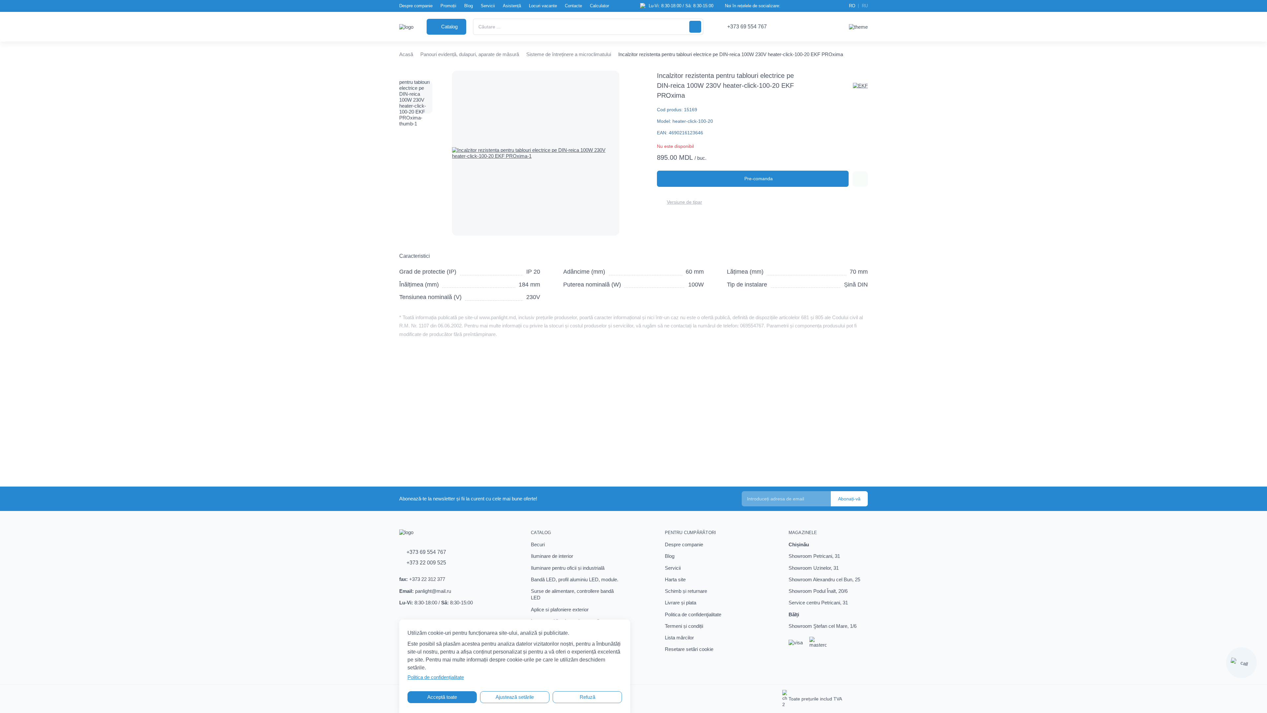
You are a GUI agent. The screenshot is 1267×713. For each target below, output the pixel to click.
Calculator (599, 5)
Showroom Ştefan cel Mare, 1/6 (823, 626)
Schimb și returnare (686, 591)
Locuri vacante (543, 5)
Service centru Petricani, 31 (818, 602)
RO (852, 5)
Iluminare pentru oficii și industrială (567, 568)
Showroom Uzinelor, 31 (814, 568)
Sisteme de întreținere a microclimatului (568, 54)
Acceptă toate (442, 697)
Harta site (675, 579)
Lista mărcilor (679, 637)
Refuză (587, 697)
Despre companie (416, 5)
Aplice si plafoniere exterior (560, 609)
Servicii (488, 5)
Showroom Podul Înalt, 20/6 (818, 591)
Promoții (448, 5)
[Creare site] (861, 698)
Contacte (573, 5)
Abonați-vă (849, 498)
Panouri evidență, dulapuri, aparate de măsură (469, 54)
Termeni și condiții (684, 626)
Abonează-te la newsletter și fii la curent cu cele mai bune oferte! (468, 498)
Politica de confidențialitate (435, 677)
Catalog (541, 532)
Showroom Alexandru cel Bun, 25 (824, 579)
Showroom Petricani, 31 (814, 556)
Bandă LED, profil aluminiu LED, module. (574, 579)
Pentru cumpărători (690, 532)
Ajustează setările (515, 697)
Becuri (538, 544)
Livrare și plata (680, 602)
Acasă (406, 54)
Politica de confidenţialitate (693, 614)
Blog (468, 5)
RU (865, 5)
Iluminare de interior (552, 556)
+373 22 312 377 (427, 579)
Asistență (512, 5)
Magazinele (803, 532)
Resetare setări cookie (689, 649)
